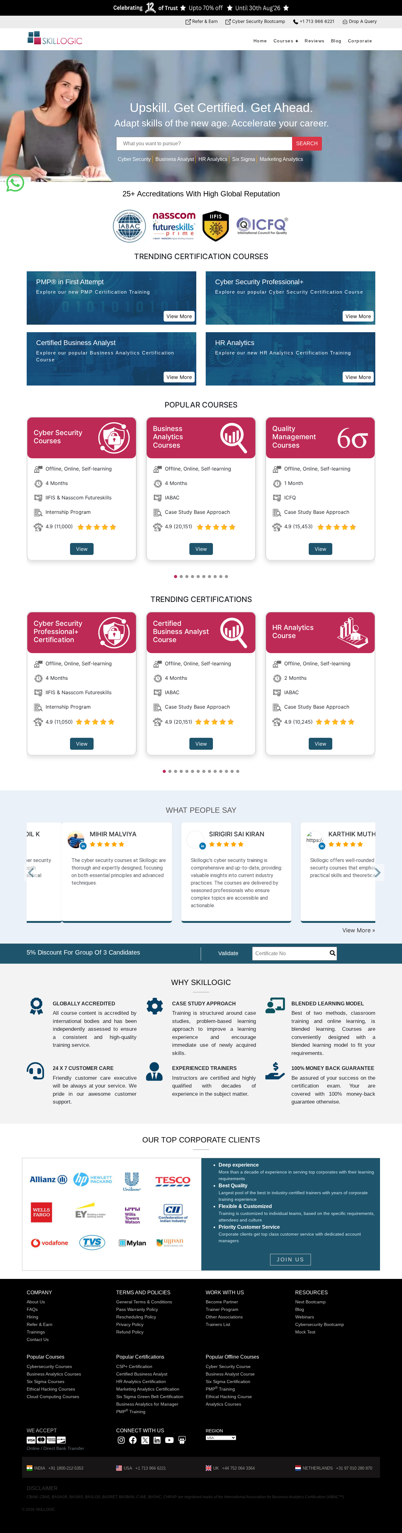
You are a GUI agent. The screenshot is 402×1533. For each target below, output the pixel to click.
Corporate (360, 40)
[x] (145, 1441)
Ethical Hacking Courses (51, 1389)
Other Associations (224, 1316)
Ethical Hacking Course (229, 1396)
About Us (36, 1301)
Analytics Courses (223, 1404)
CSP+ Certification (134, 1366)
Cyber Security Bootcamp (258, 21)
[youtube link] (169, 1441)
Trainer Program (222, 1309)
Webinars (304, 1316)
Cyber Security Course (228, 1366)
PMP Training (130, 1411)
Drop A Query (362, 21)
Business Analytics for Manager (147, 1404)
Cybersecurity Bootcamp (319, 1324)
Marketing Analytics (281, 159)
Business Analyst (174, 159)
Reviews (315, 40)
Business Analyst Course (230, 1373)
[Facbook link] (133, 1441)
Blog (336, 40)
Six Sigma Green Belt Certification (149, 1396)
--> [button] (38, 875)
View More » (358, 930)
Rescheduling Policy (136, 1316)
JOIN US (290, 1260)
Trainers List (218, 1324)
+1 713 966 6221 (316, 21)
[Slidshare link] (182, 1441)
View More (179, 316)
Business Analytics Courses (54, 1373)
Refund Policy (130, 1331)
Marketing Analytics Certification (147, 1389)
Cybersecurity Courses (49, 1366)
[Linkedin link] (157, 1441)
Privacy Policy (130, 1324)
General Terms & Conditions (144, 1301)
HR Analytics (212, 159)
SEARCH (307, 143)
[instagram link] (121, 1441)
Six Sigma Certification (228, 1381)
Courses (284, 40)
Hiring (32, 1316)
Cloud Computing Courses (53, 1396)
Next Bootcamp (310, 1301)
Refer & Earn (204, 21)
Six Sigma (243, 159)
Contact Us (38, 1339)
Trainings (36, 1331)
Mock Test (305, 1331)
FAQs (32, 1309)
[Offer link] (201, 8)
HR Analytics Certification (141, 1381)
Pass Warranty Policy (137, 1309)
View (82, 549)
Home (260, 40)
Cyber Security (134, 159)
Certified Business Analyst (141, 1373)
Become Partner (222, 1301)
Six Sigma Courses (45, 1381)
